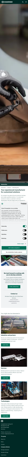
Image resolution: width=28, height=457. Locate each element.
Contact (3, 444)
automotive (14, 303)
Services (9, 187)
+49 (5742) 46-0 (7, 432)
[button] (26, 2)
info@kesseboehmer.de (14, 301)
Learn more (5, 344)
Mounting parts (16, 187)
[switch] (25, 230)
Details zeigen (20, 243)
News (2, 441)
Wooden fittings (4, 452)
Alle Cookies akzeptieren (14, 247)
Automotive (3, 187)
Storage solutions (5, 449)
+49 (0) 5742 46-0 (14, 299)
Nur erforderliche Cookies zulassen (14, 252)
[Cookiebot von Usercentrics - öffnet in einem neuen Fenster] (21, 204)
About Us (3, 439)
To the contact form (14, 286)
